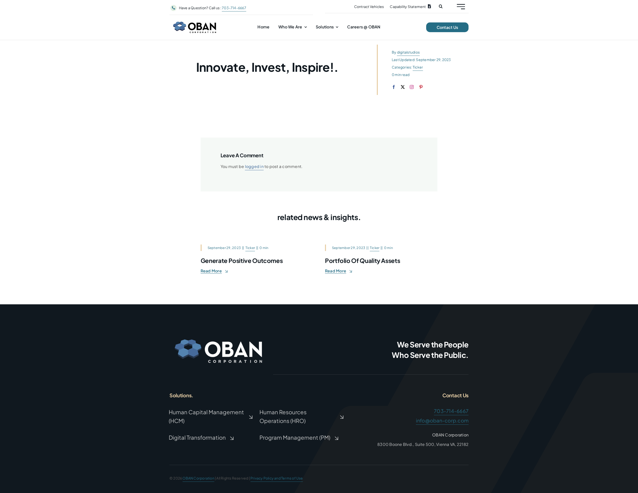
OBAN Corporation (198, 478)
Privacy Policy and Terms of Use (276, 478)
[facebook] (394, 87)
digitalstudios (408, 52)
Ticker (418, 67)
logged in (254, 166)
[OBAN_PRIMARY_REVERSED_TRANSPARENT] (219, 336)
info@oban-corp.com (442, 420)
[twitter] (403, 87)
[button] (441, 6)
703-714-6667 (234, 7)
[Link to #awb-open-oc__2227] (461, 6)
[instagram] (412, 87)
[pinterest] (421, 87)
